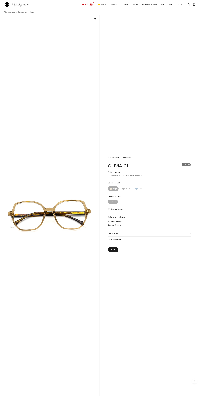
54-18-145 (113, 202)
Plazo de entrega (114, 239)
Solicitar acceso (114, 172)
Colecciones (22, 12)
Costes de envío (114, 234)
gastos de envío (115, 175)
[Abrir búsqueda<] (189, 4)
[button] (103, 4)
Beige (115, 189)
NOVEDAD (87, 4)
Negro (128, 189)
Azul (140, 189)
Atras (113, 249)
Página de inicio (9, 12)
